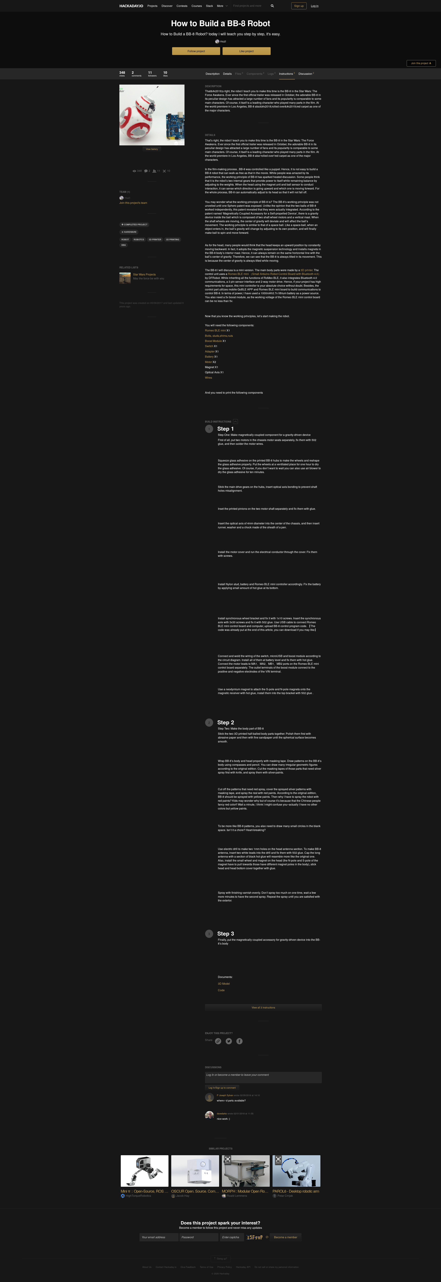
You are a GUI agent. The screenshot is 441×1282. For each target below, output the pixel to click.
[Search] (272, 5)
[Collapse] (235, 421)
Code (221, 990)
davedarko (222, 1113)
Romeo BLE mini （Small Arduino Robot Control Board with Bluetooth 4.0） (274, 274)
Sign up (299, 6)
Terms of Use (206, 1267)
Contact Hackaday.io (166, 1267)
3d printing (172, 239)
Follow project (196, 51)
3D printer (306, 270)
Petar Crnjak (285, 1196)
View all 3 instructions (263, 1007)
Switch (209, 346)
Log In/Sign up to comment (222, 1087)
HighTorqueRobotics (138, 1196)
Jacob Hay (182, 1196)
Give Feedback (188, 1267)
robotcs (139, 239)
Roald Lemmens (237, 1196)
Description (213, 74)
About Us (147, 1267)
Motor (208, 362)
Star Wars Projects (144, 274)
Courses (197, 6)
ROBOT (125, 239)
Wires (208, 378)
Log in (315, 6)
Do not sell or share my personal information (277, 1267)
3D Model (224, 984)
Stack (209, 6)
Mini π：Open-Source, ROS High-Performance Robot (161, 1191)
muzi (223, 41)
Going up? (221, 1258)
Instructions (287, 73)
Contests (182, 6)
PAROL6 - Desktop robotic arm (296, 1191)
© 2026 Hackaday (220, 1273)
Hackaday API (243, 1267)
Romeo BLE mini (216, 330)
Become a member (190, 1228)
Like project (246, 51)
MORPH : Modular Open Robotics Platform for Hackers (263, 1191)
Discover (167, 6)
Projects (152, 6)
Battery (209, 356)
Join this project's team (133, 203)
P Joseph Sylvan (225, 1095)
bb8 (123, 245)
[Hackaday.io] (131, 6)
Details (227, 74)
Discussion (306, 73)
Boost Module (213, 341)
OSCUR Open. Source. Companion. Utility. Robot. (209, 1191)
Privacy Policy (224, 1267)
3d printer (155, 239)
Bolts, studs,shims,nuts (219, 336)
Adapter (210, 351)
